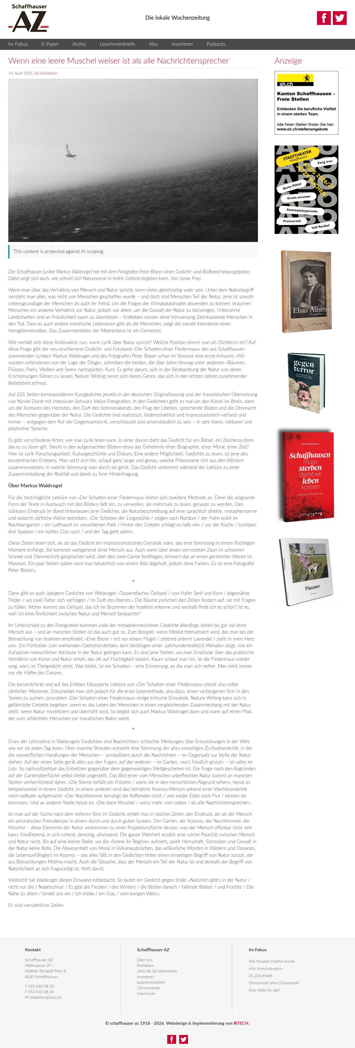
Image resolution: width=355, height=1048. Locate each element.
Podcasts (216, 44)
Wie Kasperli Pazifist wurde (272, 961)
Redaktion (145, 966)
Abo (153, 44)
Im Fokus (18, 44)
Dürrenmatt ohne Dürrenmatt (274, 983)
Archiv (79, 44)
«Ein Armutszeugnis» (266, 969)
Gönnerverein (148, 988)
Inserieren (182, 44)
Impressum (146, 994)
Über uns (145, 960)
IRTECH (241, 1023)
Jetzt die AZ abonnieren (157, 971)
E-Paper (50, 44)
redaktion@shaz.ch (46, 997)
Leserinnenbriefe (117, 44)
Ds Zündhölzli (260, 976)
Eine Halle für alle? (264, 990)
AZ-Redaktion (46, 73)
